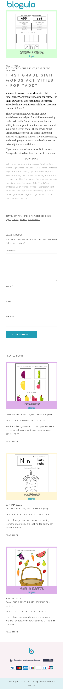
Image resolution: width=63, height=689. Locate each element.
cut (15, 215)
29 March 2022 (13, 505)
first (20, 215)
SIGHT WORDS (13, 68)
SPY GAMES (32, 508)
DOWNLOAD (31, 158)
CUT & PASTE (28, 68)
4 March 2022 (12, 598)
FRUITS (26, 414)
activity (9, 215)
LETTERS (10, 508)
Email (9, 301)
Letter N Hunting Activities (27, 514)
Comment (11, 250)
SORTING (20, 508)
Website (10, 316)
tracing (15, 219)
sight (8, 219)
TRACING (10, 70)
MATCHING (36, 414)
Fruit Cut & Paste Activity (26, 611)
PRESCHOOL (42, 602)
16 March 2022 (13, 414)
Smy (48, 414)
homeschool (37, 215)
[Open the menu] (54, 5)
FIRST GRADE (43, 68)
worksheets (34, 219)
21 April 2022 (12, 66)
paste (48, 215)
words (23, 219)
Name (9, 286)
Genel (9, 602)
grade (27, 215)
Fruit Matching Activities (26, 420)
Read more (12, 441)
